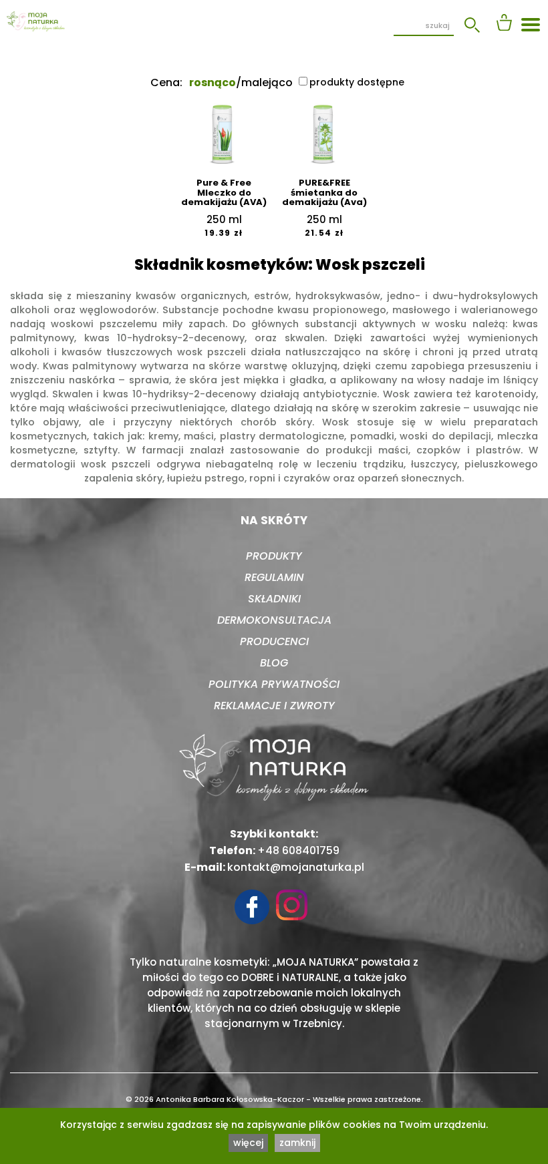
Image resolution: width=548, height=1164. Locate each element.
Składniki (274, 598)
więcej (248, 1142)
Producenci (274, 641)
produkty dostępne (356, 82)
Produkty (274, 556)
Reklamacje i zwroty (274, 705)
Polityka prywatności (274, 684)
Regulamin (274, 577)
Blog (274, 662)
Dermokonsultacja (274, 620)
